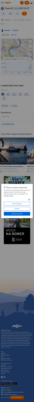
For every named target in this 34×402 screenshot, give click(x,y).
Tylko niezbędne (17, 203)
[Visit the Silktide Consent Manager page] (29, 200)
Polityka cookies (8, 196)
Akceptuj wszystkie (17, 213)
